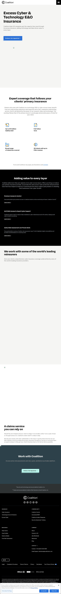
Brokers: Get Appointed (12, 38)
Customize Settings (7, 590)
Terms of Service (53, 582)
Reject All (54, 590)
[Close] (58, 585)
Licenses (45, 164)
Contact (34, 545)
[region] (30, 588)
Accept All (43, 590)
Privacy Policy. (34, 588)
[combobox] (6, 560)
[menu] (58, 2)
